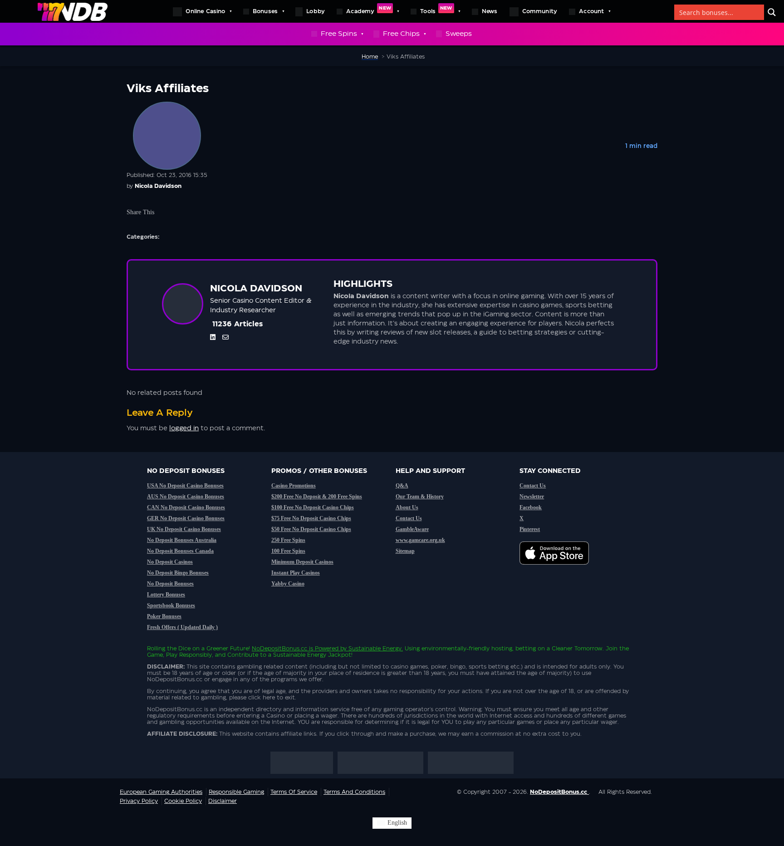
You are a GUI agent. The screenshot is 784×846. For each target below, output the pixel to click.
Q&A (402, 485)
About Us (407, 507)
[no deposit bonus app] (558, 569)
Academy (368, 10)
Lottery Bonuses (166, 594)
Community (540, 11)
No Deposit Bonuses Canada (180, 551)
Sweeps (459, 33)
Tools (436, 10)
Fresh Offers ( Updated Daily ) (182, 627)
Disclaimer (222, 801)
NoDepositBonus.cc (279, 648)
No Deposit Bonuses (170, 583)
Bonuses (265, 11)
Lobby (315, 11)
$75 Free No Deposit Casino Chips (311, 518)
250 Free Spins (288, 540)
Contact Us (409, 518)
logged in (184, 428)
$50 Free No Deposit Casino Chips (311, 529)
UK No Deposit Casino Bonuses (184, 529)
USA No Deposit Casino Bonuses (185, 485)
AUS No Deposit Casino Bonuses (185, 496)
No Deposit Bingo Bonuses (178, 573)
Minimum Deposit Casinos (302, 562)
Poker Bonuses (164, 616)
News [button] (490, 11)
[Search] (771, 12)
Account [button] (591, 11)
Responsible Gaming (236, 792)
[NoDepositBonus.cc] (72, 11)
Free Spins (339, 33)
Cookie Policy (183, 801)
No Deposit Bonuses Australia (181, 540)
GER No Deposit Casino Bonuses (186, 518)
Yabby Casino (287, 583)
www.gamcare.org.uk (420, 540)
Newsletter (531, 496)
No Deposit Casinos (170, 562)
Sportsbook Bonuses (171, 605)
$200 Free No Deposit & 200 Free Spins (316, 496)
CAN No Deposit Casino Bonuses (186, 507)
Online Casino (205, 11)
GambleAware (412, 529)
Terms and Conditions (354, 792)
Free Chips (401, 33)
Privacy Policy (139, 801)
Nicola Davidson (158, 186)
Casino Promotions (293, 485)
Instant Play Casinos (295, 573)
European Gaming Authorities (161, 792)
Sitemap (405, 551)
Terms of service (293, 792)
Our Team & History (420, 496)
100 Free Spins (288, 551)
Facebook (530, 507)
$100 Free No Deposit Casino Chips (312, 507)
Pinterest (529, 529)
